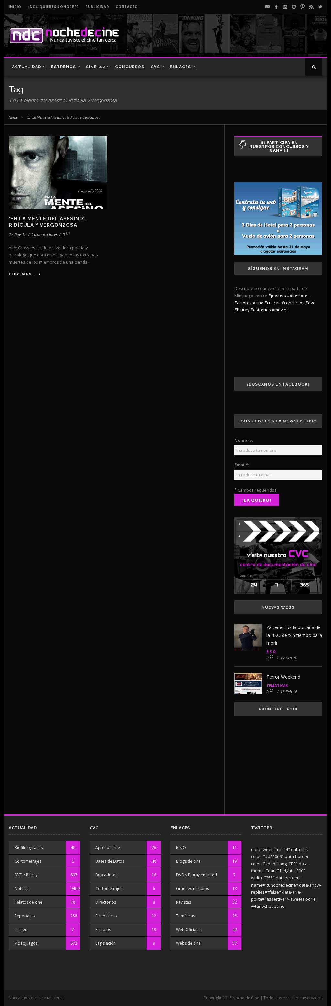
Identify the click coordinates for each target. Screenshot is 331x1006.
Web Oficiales (188, 929)
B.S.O (271, 651)
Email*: (241, 465)
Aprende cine (107, 847)
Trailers (21, 929)
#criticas (272, 303)
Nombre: (243, 440)
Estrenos (63, 67)
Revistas (183, 902)
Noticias (22, 888)
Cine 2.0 (95, 67)
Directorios (105, 902)
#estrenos (261, 310)
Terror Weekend (283, 677)
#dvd (310, 303)
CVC (155, 67)
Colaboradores (45, 234)
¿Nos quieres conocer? (53, 7)
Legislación (105, 943)
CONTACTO (127, 7)
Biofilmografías (29, 847)
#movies (280, 310)
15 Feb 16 (288, 692)
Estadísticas (106, 915)
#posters (277, 295)
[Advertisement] (246, 41)
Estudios (103, 929)
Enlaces (180, 67)
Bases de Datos (109, 861)
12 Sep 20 (288, 658)
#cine (258, 303)
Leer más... (23, 274)
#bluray (242, 310)
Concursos (129, 67)
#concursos (293, 303)
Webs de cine (188, 943)
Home (13, 117)
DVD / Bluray (26, 874)
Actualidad (26, 67)
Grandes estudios (192, 888)
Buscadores (106, 874)
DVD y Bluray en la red (196, 874)
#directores (298, 295)
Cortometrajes (28, 861)
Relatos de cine (28, 902)
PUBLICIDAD (97, 7)
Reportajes (25, 915)
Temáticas (277, 685)
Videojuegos (26, 943)
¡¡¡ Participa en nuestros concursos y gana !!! (279, 146)
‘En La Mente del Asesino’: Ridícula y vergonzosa (47, 222)
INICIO (15, 7)
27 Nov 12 (18, 234)
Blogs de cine (188, 861)
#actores (243, 303)
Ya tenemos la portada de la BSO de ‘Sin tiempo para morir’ (294, 635)
